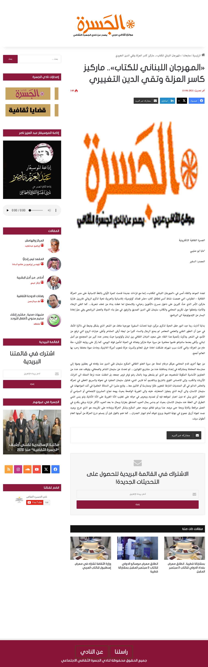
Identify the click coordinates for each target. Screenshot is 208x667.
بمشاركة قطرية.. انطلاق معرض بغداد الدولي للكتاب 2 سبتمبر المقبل (186, 567)
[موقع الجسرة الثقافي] (104, 23)
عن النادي (91, 652)
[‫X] (46, 469)
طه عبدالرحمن (34, 301)
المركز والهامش (34, 240)
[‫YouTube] (37, 469)
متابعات (187, 56)
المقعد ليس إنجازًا (33, 259)
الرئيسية (197, 56)
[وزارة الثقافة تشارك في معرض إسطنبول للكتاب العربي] (90, 548)
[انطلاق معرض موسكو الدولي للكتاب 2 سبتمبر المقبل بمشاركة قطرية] (137, 548)
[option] (31, 432)
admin (37, 324)
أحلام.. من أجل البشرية (30, 277)
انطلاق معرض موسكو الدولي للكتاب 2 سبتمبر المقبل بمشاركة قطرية (138, 567)
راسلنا (121, 652)
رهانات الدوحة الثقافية (30, 296)
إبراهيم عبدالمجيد (32, 246)
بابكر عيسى (35, 283)
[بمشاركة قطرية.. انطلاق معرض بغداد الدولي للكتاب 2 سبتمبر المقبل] (184, 548)
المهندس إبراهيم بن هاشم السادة (26, 264)
